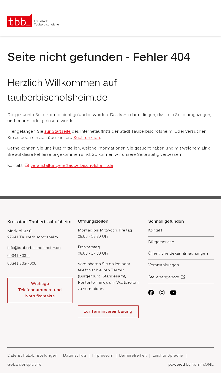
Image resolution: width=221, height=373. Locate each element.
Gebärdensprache (24, 365)
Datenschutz (74, 356)
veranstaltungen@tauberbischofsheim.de (72, 166)
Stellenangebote (163, 277)
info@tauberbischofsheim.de (34, 248)
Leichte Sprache (168, 356)
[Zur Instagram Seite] (161, 293)
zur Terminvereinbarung (108, 312)
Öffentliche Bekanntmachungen (178, 254)
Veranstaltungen (163, 265)
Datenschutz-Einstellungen (32, 356)
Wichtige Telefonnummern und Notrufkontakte (40, 290)
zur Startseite (57, 132)
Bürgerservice (161, 242)
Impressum (102, 356)
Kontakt (155, 230)
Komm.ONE (203, 365)
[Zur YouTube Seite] (173, 293)
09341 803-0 (18, 256)
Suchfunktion (86, 138)
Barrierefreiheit (133, 356)
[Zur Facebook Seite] (151, 293)
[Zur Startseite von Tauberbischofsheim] (34, 20)
